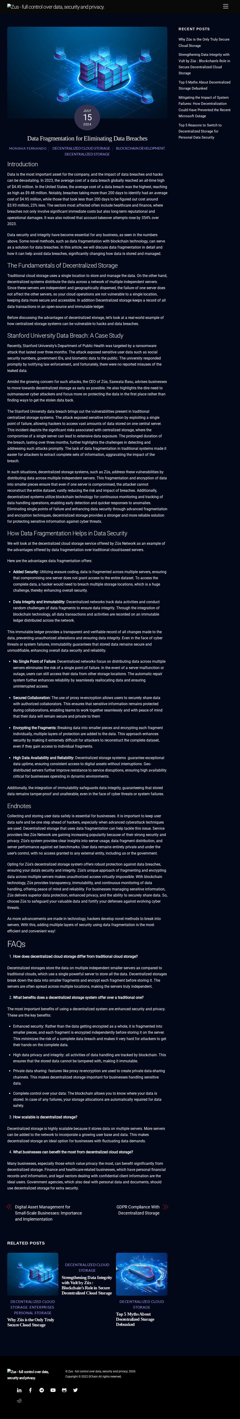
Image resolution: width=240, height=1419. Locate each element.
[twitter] (75, 1390)
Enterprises (42, 1307)
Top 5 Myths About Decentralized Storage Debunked (135, 1319)
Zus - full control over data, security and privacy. (98, 1371)
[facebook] (30, 1390)
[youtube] (53, 1390)
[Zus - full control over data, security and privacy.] (55, 7)
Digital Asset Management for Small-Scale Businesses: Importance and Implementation (48, 1213)
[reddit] (19, 1400)
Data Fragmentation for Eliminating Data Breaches (87, 138)
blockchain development (140, 148)
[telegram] (41, 1390)
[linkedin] (19, 1390)
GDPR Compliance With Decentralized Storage (137, 1209)
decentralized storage (87, 154)
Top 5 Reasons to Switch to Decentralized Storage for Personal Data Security (200, 131)
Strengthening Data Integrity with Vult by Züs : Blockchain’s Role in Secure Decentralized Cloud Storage (87, 1285)
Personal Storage (33, 1313)
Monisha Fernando (28, 148)
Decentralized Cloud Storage (81, 148)
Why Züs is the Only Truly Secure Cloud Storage (30, 1322)
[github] (64, 1390)
